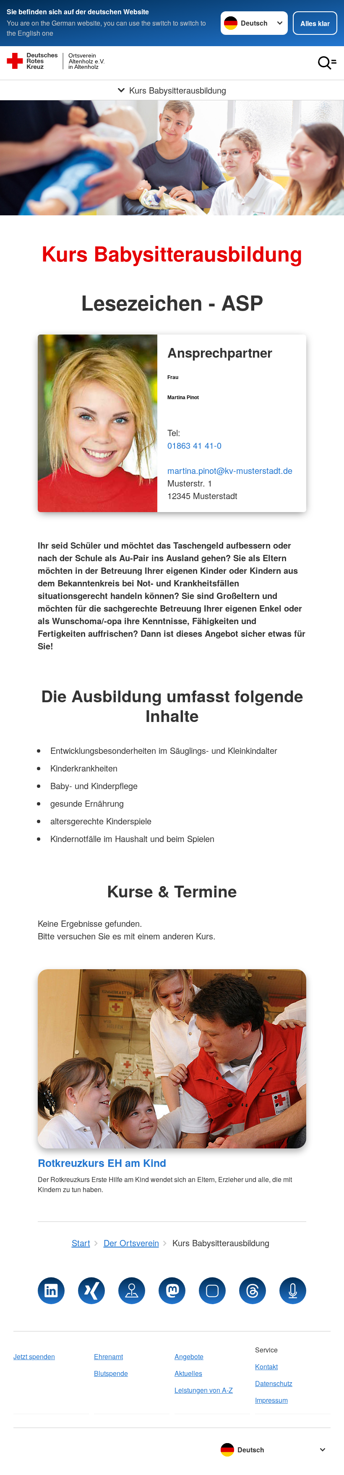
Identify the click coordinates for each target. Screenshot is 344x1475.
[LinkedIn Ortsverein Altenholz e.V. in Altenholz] (51, 1290)
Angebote (189, 1356)
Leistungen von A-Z (204, 1390)
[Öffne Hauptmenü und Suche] (327, 63)
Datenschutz (273, 1383)
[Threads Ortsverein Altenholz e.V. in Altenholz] (252, 1290)
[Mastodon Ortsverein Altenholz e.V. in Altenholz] (172, 1290)
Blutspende (111, 1373)
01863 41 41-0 (194, 445)
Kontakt (266, 1366)
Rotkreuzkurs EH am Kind (102, 1162)
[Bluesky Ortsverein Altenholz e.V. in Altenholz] (212, 1290)
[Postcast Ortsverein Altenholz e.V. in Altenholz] (292, 1290)
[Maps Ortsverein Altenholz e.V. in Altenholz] (131, 1290)
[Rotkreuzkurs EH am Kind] (172, 1058)
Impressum (271, 1400)
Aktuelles (188, 1373)
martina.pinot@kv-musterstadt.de (229, 470)
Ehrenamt (108, 1356)
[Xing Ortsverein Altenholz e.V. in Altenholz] (91, 1290)
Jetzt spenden (34, 1356)
